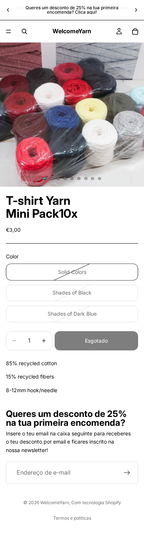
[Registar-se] (127, 473)
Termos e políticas (72, 518)
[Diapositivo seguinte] (136, 10)
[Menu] (8, 31)
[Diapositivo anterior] (8, 10)
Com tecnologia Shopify (96, 502)
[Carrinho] (135, 31)
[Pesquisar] (24, 31)
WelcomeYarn (54, 502)
